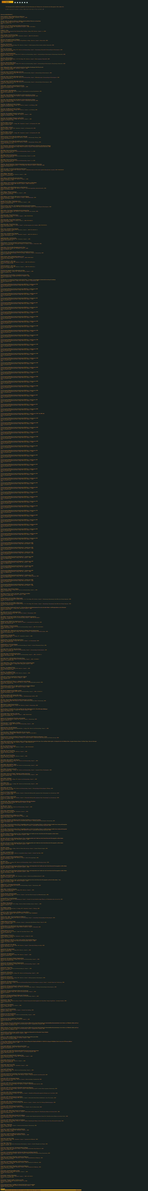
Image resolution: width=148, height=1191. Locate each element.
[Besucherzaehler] (3, 1189)
